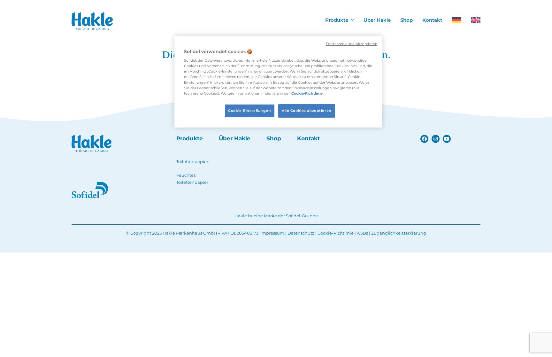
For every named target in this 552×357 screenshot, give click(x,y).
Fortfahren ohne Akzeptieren (351, 44)
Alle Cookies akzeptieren (307, 110)
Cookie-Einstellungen (249, 110)
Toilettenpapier (192, 161)
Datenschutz (301, 233)
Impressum (272, 233)
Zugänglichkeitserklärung (398, 233)
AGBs (362, 233)
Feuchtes (185, 175)
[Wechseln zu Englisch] (475, 22)
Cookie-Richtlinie (336, 233)
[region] (278, 82)
